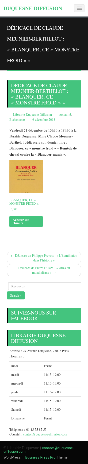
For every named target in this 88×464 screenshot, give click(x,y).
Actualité (65, 114)
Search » (16, 295)
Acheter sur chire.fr (21, 221)
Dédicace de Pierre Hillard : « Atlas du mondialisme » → (44, 270)
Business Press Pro (40, 457)
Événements (17, 119)
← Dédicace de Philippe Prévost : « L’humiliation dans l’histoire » (44, 257)
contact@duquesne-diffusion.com (45, 434)
